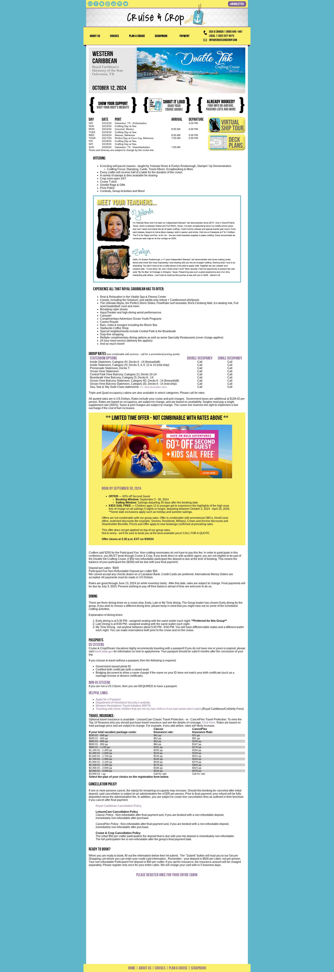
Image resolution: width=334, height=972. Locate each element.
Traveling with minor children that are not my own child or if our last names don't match (148, 708)
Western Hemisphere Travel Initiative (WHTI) (123, 705)
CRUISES (159, 968)
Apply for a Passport (108, 699)
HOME (131, 968)
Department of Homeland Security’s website (123, 702)
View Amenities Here (155, 387)
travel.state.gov (103, 651)
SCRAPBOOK (198, 968)
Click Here (208, 722)
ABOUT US (145, 968)
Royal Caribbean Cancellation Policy (118, 805)
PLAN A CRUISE (178, 968)
